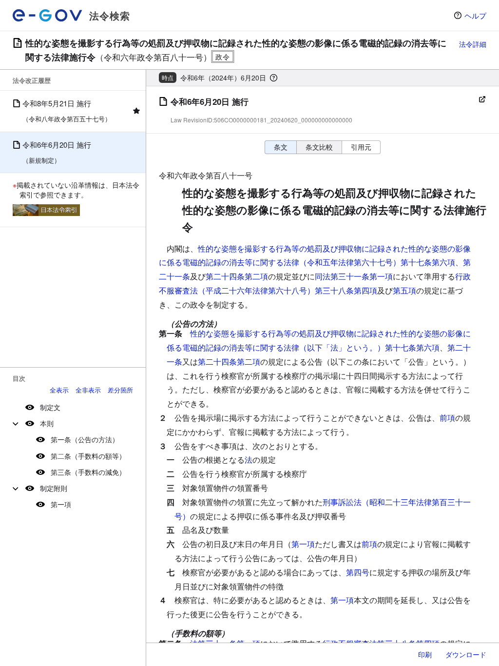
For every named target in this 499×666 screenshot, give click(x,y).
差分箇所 (120, 389)
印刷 (425, 654)
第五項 (404, 290)
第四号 (357, 572)
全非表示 (88, 389)
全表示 (59, 389)
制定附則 (53, 488)
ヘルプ (475, 15)
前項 (447, 417)
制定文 (50, 407)
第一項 (61, 504)
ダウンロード (465, 654)
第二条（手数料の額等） (88, 456)
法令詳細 (472, 44)
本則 (47, 423)
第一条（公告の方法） (85, 439)
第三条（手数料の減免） (88, 472)
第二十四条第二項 (237, 276)
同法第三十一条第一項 (354, 276)
